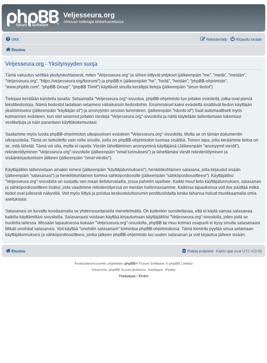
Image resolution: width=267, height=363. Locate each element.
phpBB (130, 263)
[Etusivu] (33, 17)
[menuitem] (12, 39)
